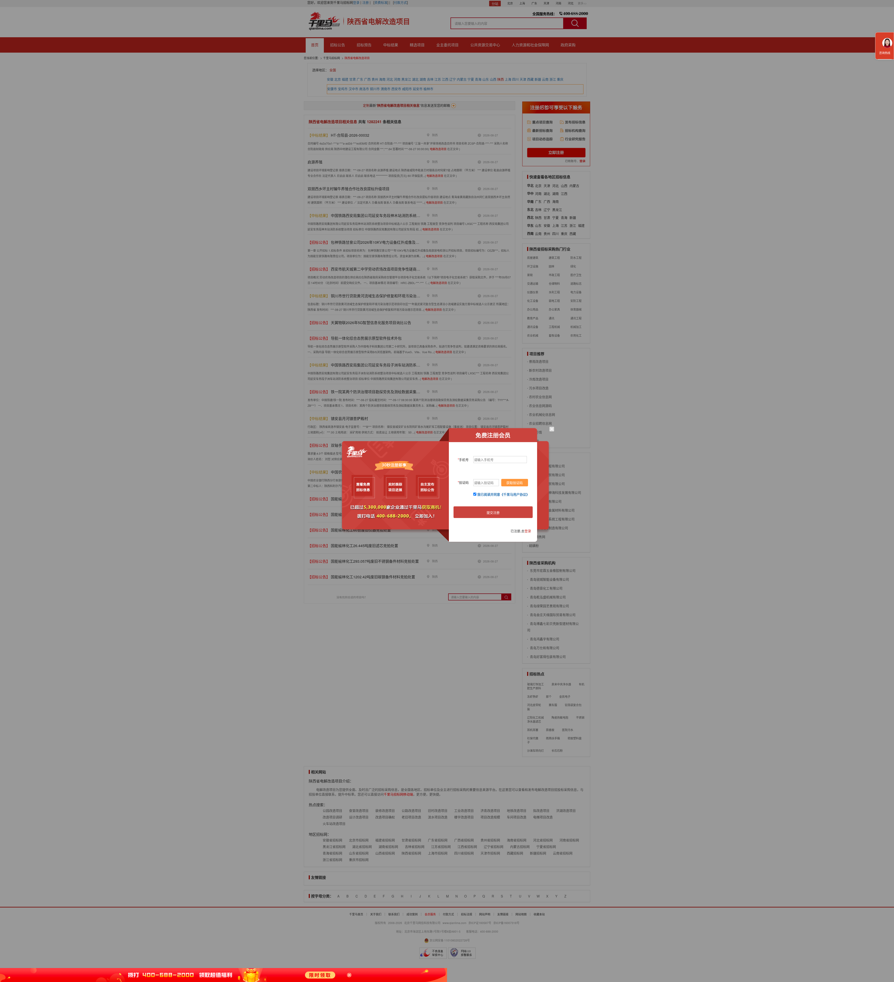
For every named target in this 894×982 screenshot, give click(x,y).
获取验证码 (514, 482)
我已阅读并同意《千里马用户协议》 (503, 494)
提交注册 (493, 512)
